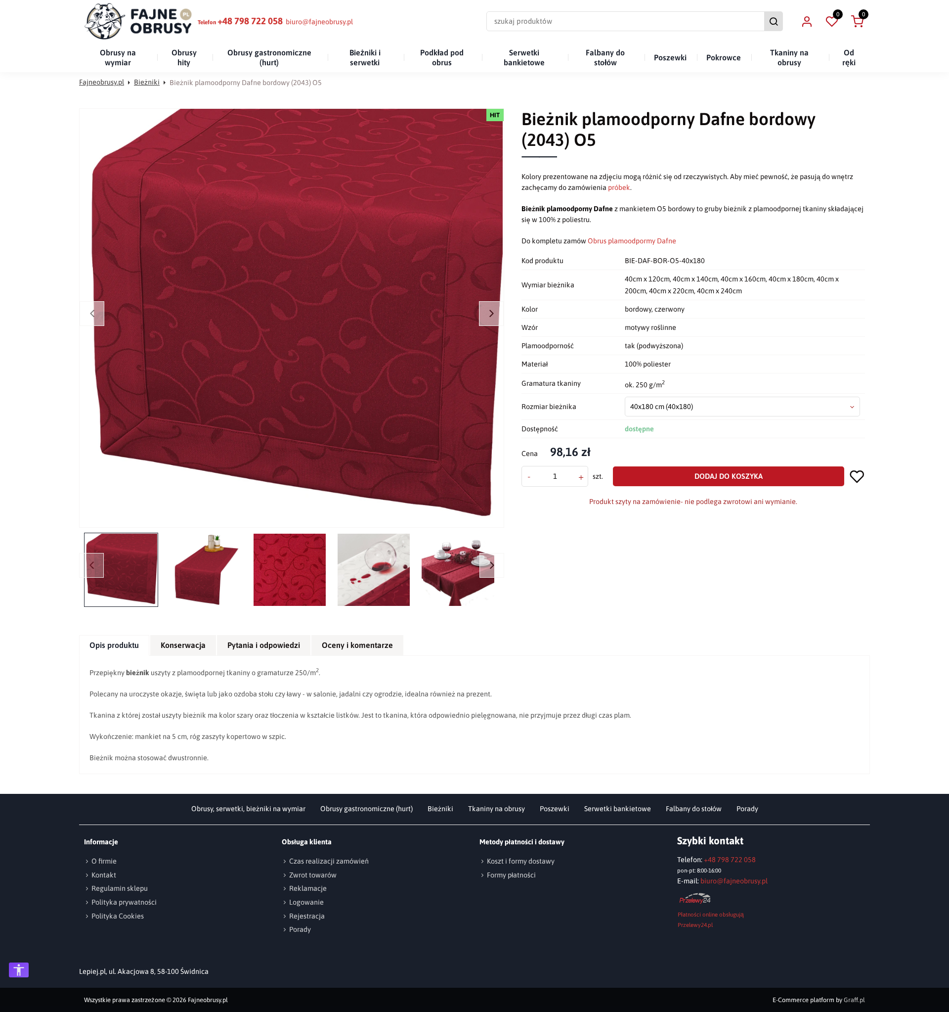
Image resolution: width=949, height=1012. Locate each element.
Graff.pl (854, 1000)
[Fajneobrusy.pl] (138, 21)
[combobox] (743, 406)
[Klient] (807, 21)
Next (491, 313)
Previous (92, 313)
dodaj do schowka (857, 476)
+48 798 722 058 (250, 21)
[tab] (114, 645)
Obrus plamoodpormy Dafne (632, 241)
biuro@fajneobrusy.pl (319, 22)
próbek (619, 187)
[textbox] (742, 406)
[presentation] (114, 645)
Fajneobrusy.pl (101, 82)
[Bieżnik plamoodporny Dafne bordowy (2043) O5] (294, 318)
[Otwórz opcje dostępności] (19, 970)
